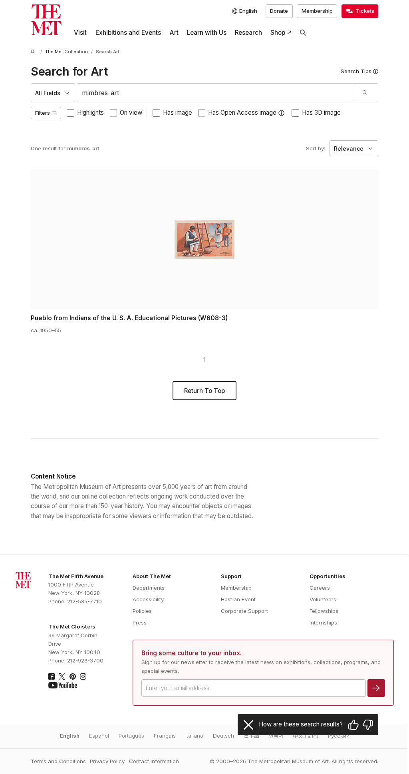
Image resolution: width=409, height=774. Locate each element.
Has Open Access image (242, 112)
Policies (142, 611)
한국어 (276, 735)
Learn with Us (206, 32)
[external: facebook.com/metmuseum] (51, 676)
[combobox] (214, 93)
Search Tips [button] (356, 71)
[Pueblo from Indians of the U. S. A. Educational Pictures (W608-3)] (204, 239)
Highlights (90, 112)
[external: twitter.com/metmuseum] (62, 676)
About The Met (152, 576)
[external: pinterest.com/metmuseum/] (72, 676)
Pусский (338, 735)
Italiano (194, 735)
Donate (279, 11)
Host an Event (238, 599)
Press (140, 622)
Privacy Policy (107, 761)
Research (248, 32)
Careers (320, 587)
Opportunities (327, 576)
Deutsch (223, 735)
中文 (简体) (305, 735)
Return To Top (204, 391)
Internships (323, 622)
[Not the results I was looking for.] (367, 724)
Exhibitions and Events (128, 32)
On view (131, 112)
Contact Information (154, 761)
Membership (317, 11)
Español (99, 735)
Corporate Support (244, 611)
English (69, 735)
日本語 (251, 735)
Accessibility (148, 599)
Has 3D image (321, 112)
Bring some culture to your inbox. (191, 653)
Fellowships (324, 611)
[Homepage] (46, 19)
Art (174, 32)
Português (131, 735)
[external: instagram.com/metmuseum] (83, 676)
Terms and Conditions (58, 761)
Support (231, 576)
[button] (281, 113)
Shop (277, 32)
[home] (34, 52)
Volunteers (323, 599)
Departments (149, 587)
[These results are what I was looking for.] (353, 724)
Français (165, 735)
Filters (42, 113)
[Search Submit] (365, 93)
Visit (80, 32)
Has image (177, 112)
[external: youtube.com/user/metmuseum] (62, 685)
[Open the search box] (303, 33)
